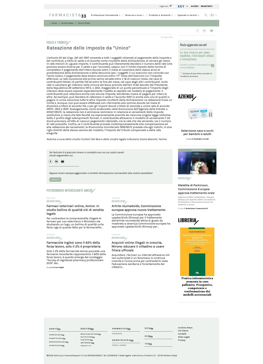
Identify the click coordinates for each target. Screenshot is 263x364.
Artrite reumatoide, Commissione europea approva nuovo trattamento (138, 208)
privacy (194, 76)
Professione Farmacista (105, 15)
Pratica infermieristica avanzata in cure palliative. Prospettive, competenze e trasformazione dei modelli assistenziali (197, 286)
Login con (164, 6)
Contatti (182, 333)
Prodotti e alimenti (160, 15)
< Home (53, 23)
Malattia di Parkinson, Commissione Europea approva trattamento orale (196, 189)
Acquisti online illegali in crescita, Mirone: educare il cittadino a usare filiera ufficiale (138, 246)
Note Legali (184, 337)
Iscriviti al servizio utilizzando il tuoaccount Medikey (195, 66)
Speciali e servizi (188, 15)
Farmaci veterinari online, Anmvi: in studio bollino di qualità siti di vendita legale (75, 210)
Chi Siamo (183, 330)
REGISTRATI (206, 6)
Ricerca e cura (133, 15)
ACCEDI (194, 6)
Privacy (181, 340)
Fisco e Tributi (84, 23)
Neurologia (197, 150)
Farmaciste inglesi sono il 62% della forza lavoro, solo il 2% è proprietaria (74, 244)
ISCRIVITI (55, 179)
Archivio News (67, 23)
